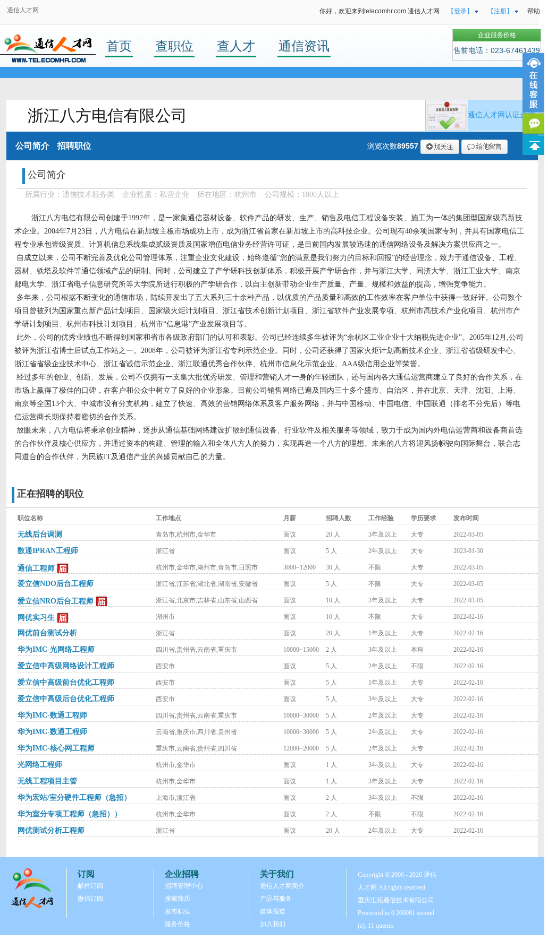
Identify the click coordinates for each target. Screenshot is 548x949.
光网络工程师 (40, 765)
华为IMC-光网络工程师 (56, 649)
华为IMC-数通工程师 (52, 715)
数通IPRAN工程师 (48, 551)
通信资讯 (304, 46)
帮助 (533, 11)
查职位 (174, 46)
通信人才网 (23, 10)
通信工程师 (36, 568)
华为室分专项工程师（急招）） (70, 814)
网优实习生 (36, 618)
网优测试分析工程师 (51, 830)
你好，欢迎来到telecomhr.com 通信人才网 (379, 11)
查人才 (236, 46)
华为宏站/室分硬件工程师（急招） (74, 797)
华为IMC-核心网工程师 (56, 748)
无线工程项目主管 (47, 781)
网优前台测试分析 (47, 633)
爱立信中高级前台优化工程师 (66, 682)
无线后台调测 (40, 534)
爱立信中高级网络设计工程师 (66, 666)
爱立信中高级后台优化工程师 (66, 699)
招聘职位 (74, 145)
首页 (119, 46)
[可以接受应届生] (63, 568)
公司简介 (32, 145)
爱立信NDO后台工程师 (56, 584)
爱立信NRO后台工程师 (56, 601)
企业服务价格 (497, 35)
